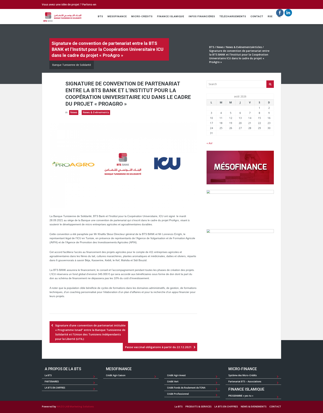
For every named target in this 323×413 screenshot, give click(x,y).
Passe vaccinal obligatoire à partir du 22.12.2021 (158, 347)
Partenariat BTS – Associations (244, 381)
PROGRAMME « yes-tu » (240, 395)
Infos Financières (202, 16)
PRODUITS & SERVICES (198, 406)
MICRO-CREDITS (142, 16)
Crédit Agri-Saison (115, 375)
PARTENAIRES (52, 381)
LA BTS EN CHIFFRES (55, 387)
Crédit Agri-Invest (176, 375)
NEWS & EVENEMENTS (254, 406)
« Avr (210, 143)
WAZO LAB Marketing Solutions (75, 406)
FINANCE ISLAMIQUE (170, 16)
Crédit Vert (173, 381)
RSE (270, 16)
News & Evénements (239, 47)
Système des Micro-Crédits (242, 375)
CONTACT (256, 16)
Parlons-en (89, 4)
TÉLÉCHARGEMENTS (232, 16)
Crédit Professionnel (178, 393)
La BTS (48, 375)
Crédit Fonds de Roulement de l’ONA (186, 387)
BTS (100, 16)
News (220, 47)
